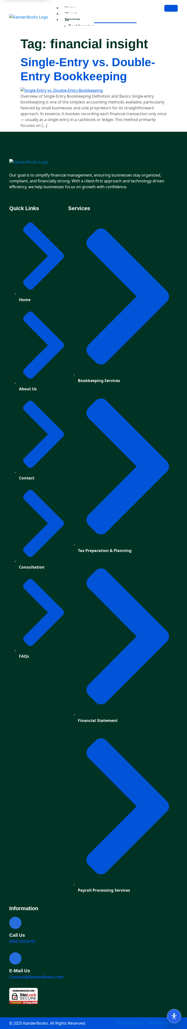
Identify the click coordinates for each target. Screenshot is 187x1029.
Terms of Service (162, 1023)
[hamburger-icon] (171, 8)
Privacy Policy (130, 1023)
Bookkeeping (81, 26)
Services (72, 19)
